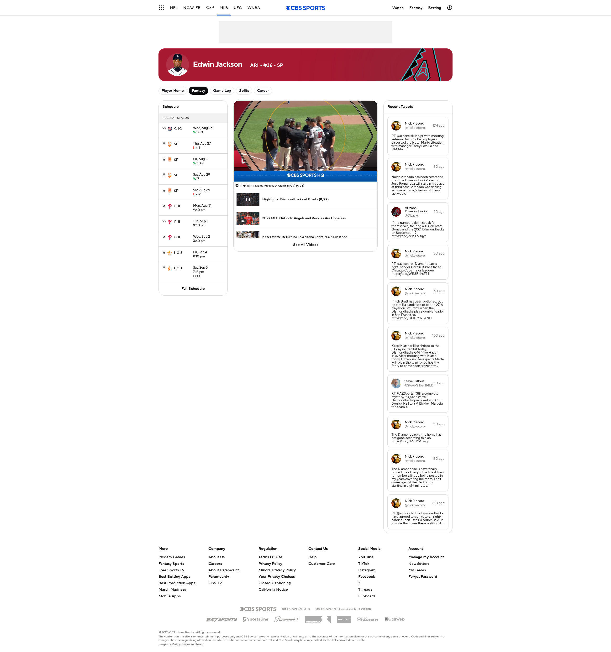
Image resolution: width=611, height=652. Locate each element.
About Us (216, 557)
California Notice (273, 585)
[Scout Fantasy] (368, 619)
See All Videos (305, 244)
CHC (178, 129)
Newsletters (418, 563)
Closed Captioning (274, 578)
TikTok (363, 563)
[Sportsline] (256, 618)
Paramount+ (218, 576)
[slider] (305, 167)
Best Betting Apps (174, 576)
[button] (161, 8)
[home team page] (170, 128)
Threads (365, 589)
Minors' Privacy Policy (277, 570)
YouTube (366, 557)
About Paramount (223, 570)
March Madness (172, 589)
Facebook (366, 576)
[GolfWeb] (395, 619)
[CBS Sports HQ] (296, 608)
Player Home (173, 90)
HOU (178, 253)
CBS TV (215, 583)
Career (263, 90)
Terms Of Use (270, 557)
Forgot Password (422, 576)
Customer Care (321, 563)
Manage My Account (426, 557)
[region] (305, 141)
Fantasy (198, 90)
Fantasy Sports (171, 563)
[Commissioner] (318, 617)
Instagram (366, 570)
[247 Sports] (221, 618)
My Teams (417, 570)
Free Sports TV (171, 570)
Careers (215, 563)
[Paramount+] (286, 618)
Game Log (222, 90)
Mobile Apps (169, 596)
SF (176, 144)
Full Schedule (193, 288)
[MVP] (344, 617)
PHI (177, 206)
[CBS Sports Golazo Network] (343, 608)
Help (312, 557)
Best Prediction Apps (176, 583)
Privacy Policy (270, 563)
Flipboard (366, 596)
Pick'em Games (171, 557)
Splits (244, 90)
